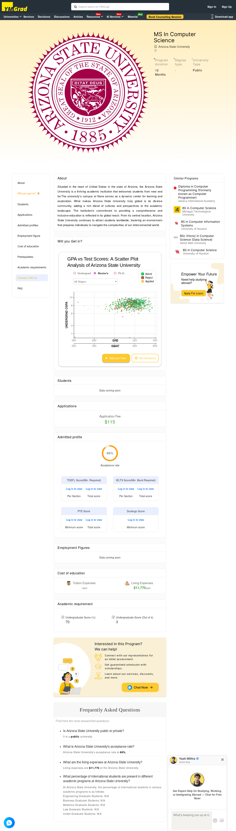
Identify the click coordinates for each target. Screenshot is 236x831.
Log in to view (74, 488)
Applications (25, 214)
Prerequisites (25, 256)
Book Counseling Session (165, 17)
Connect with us (27, 277)
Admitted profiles (28, 225)
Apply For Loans (193, 293)
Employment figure (29, 235)
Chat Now (141, 687)
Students (23, 204)
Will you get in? (27, 193)
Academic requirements (32, 267)
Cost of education (28, 246)
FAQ (20, 288)
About (21, 182)
